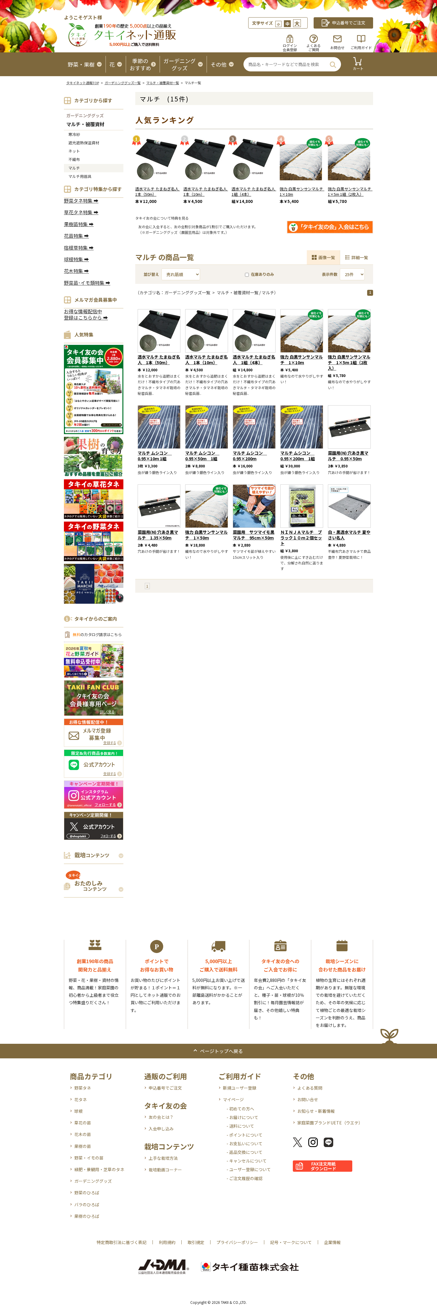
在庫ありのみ (262, 274)
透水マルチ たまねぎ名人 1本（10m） (207, 191)
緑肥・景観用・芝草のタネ (99, 1169)
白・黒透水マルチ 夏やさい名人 (349, 535)
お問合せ (337, 47)
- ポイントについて (244, 1135)
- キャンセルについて (247, 1161)
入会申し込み (161, 1129)
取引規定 (196, 1242)
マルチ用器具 (80, 176)
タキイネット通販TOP (82, 82)
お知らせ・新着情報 (316, 1111)
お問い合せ (307, 1099)
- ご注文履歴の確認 (244, 1178)
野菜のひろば (86, 1193)
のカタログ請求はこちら (97, 634)
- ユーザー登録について (249, 1169)
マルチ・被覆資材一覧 (162, 82)
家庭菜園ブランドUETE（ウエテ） (330, 1123)
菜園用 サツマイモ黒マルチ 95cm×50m (253, 535)
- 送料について (240, 1126)
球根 (78, 1111)
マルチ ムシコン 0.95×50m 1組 (202, 455)
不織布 (74, 159)
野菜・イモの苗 (88, 1158)
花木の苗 (82, 1134)
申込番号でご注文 (165, 1088)
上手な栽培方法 (163, 1158)
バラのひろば (86, 1204)
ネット (74, 151)
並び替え (151, 274)
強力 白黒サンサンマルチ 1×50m (206, 535)
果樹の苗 (82, 1146)
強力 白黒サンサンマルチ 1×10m (303, 191)
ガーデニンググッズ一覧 (123, 82)
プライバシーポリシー (237, 1242)
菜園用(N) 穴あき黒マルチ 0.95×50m (348, 455)
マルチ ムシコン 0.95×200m (250, 455)
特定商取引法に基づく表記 (122, 1242)
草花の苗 (82, 1123)
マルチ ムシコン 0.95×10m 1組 (155, 455)
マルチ (74, 168)
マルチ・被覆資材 (85, 124)
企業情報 (332, 1242)
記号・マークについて (291, 1242)
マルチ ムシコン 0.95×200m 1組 (297, 455)
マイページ (233, 1099)
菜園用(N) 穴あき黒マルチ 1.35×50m (158, 535)
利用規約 (167, 1242)
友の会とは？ (161, 1117)
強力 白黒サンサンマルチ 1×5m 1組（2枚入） (351, 191)
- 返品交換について (244, 1152)
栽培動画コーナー (165, 1170)
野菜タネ (82, 1088)
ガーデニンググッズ (85, 115)
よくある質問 (309, 1088)
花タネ (80, 1099)
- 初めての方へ (240, 1109)
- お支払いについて (244, 1143)
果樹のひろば (86, 1216)
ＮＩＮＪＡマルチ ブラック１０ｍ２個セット (301, 537)
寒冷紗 (74, 134)
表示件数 (329, 274)
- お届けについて (242, 1117)
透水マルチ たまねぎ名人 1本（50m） (159, 191)
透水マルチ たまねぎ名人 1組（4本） (255, 191)
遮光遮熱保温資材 (83, 142)
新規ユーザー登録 (239, 1088)
